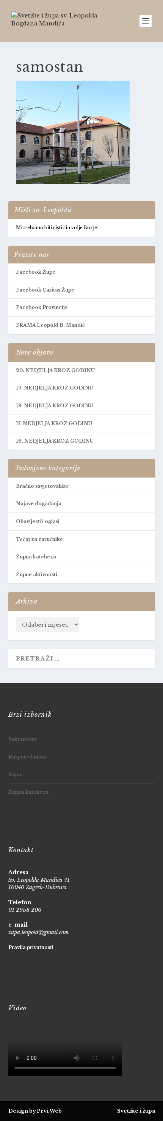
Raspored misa (26, 757)
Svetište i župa (136, 1111)
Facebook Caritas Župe (45, 290)
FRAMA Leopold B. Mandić (50, 325)
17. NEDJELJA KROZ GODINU (54, 423)
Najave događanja (38, 503)
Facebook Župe (35, 272)
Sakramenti (22, 739)
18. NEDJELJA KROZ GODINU (54, 405)
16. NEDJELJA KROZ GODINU (55, 441)
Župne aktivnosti (36, 574)
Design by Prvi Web (35, 1111)
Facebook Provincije (42, 307)
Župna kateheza (36, 557)
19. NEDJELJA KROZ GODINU (54, 388)
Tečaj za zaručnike (39, 539)
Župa (14, 774)
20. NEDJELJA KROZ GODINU (55, 370)
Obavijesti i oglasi (38, 521)
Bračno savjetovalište (42, 486)
